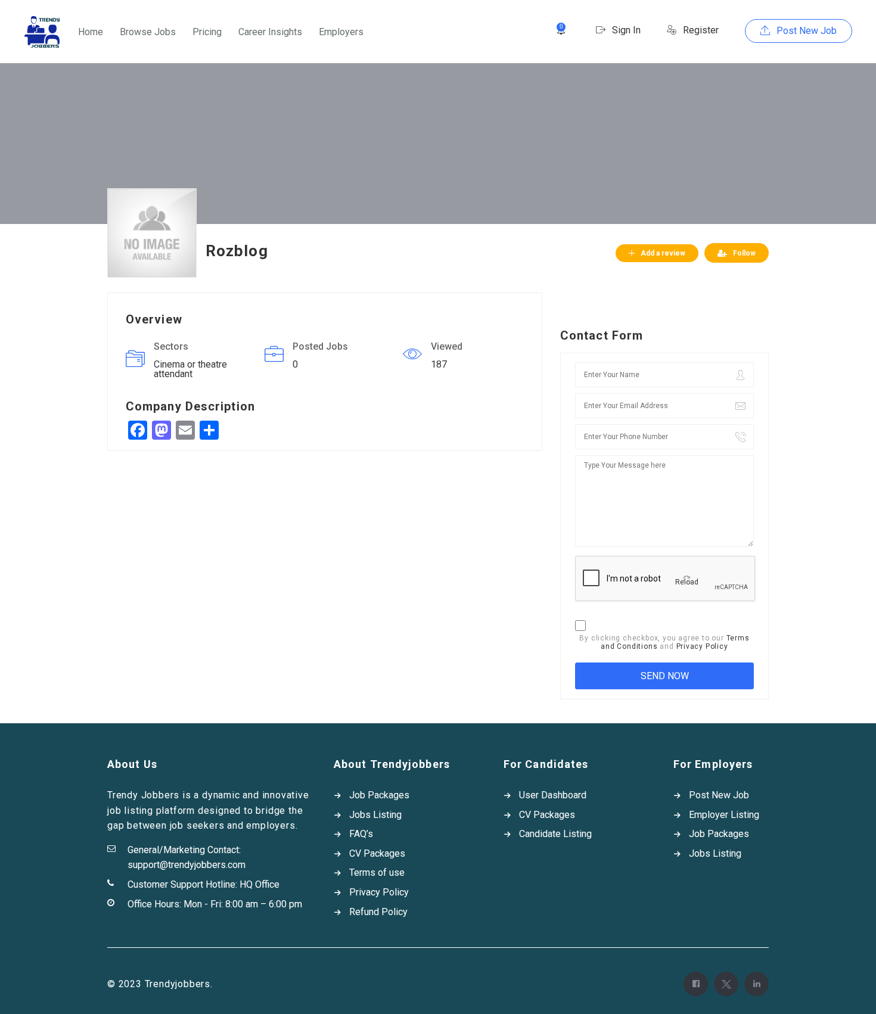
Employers (341, 32)
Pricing (207, 32)
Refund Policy (378, 911)
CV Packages (377, 853)
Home (90, 32)
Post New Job (805, 30)
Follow (744, 253)
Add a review (663, 253)
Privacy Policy (702, 646)
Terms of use (377, 872)
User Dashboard (552, 795)
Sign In (625, 30)
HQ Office (259, 884)
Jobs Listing (375, 814)
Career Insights (270, 32)
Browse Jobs (148, 32)
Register (700, 30)
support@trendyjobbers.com (187, 864)
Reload (686, 582)
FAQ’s (361, 833)
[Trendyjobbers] (42, 31)
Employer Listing (724, 814)
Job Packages (379, 795)
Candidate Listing (555, 833)
